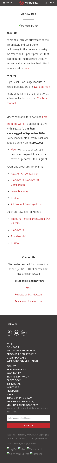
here (26, 68)
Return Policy (17, 369)
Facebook (14, 380)
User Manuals (16, 357)
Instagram (14, 383)
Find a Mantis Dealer (21, 350)
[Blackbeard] (28, 250)
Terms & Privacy (18, 376)
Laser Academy (19, 191)
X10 (13, 173)
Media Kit (13, 390)
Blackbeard (17, 180)
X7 (22, 173)
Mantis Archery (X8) (20, 401)
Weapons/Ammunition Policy (22, 363)
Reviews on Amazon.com (28, 301)
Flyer (14, 149)
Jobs (10, 394)
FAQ (9, 343)
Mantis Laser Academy (22, 405)
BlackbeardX (32, 180)
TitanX (15, 197)
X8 (18, 173)
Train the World (16, 123)
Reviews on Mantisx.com (28, 294)
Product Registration (23, 354)
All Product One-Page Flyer (26, 204)
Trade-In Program (19, 397)
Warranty (14, 373)
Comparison (31, 173)
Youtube (13, 387)
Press (29, 287)
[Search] (46, 4)
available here (41, 86)
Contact (13, 347)
